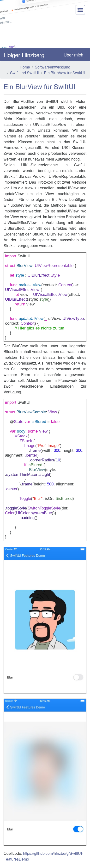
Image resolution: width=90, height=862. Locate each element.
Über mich (73, 54)
